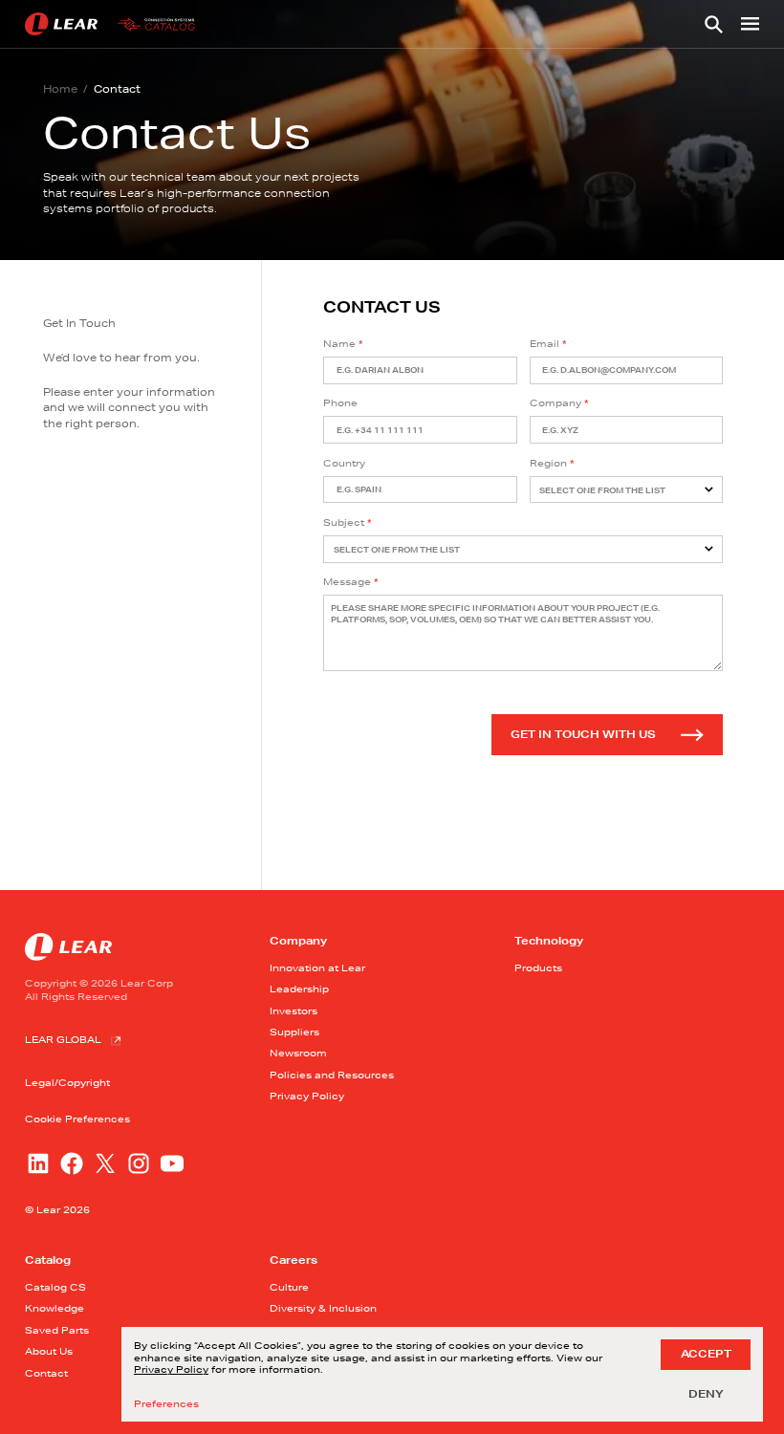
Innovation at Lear (317, 967)
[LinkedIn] (38, 1163)
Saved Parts (57, 1329)
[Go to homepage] (113, 24)
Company (555, 402)
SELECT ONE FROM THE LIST (602, 490)
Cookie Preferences (77, 1119)
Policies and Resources (332, 1074)
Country (344, 462)
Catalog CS (55, 1286)
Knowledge (54, 1307)
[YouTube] (172, 1163)
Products (538, 967)
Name (339, 343)
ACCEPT (706, 1353)
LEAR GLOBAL (63, 1039)
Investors (293, 1010)
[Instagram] (138, 1163)
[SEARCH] (714, 24)
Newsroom (298, 1052)
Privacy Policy (307, 1095)
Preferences (166, 1404)
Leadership (299, 988)
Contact (46, 1373)
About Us (49, 1351)
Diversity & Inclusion (323, 1307)
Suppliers (294, 1031)
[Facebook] (71, 1163)
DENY (706, 1393)
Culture (289, 1286)
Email (544, 343)
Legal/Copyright (67, 1082)
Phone (340, 402)
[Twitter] (105, 1163)
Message (347, 581)
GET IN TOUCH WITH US (583, 734)
